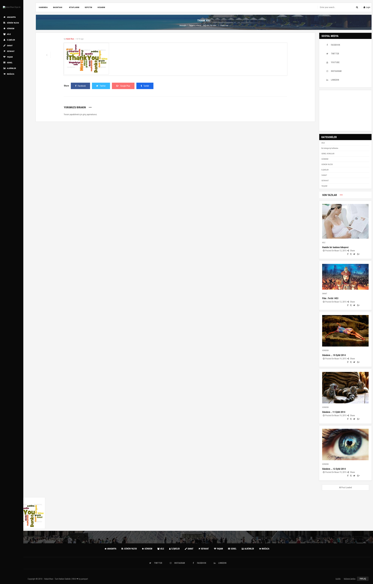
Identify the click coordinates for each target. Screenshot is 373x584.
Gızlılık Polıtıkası (338, 579)
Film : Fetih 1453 (330, 298)
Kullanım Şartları (350, 579)
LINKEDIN (335, 80)
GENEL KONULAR (327, 153)
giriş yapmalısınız (90, 114)
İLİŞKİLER (325, 170)
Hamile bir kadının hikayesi (335, 247)
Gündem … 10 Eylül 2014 (334, 355)
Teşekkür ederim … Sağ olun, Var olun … (203, 25)
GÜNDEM (324, 159)
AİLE (323, 143)
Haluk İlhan (70, 39)
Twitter (103, 86)
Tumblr (146, 86)
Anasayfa (183, 25)
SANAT (324, 175)
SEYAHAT (325, 180)
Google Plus (125, 86)
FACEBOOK (335, 45)
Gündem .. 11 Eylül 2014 (333, 412)
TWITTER (335, 53)
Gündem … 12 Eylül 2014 (334, 469)
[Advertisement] (345, 110)
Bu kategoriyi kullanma (329, 148)
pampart (84, 579)
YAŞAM (324, 186)
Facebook (82, 86)
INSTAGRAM (336, 71)
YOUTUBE (335, 62)
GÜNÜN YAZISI (327, 164)
